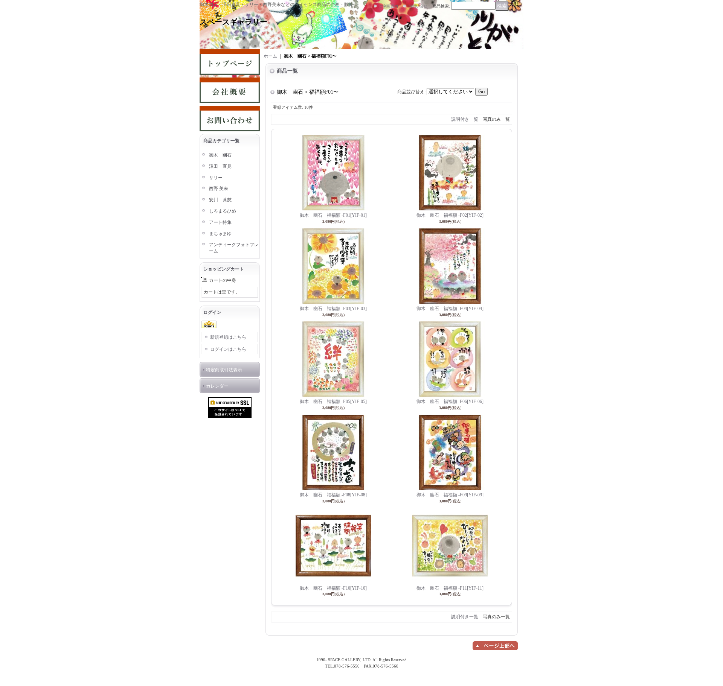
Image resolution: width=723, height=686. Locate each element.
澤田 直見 (220, 166)
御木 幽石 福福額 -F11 (450, 588)
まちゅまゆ (220, 233)
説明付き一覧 (464, 119)
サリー (216, 177)
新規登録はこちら (228, 337)
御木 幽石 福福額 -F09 (450, 494)
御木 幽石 (220, 155)
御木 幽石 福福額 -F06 (450, 401)
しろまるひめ (222, 211)
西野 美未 (218, 188)
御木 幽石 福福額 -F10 (333, 588)
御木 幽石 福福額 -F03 (333, 308)
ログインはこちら (228, 349)
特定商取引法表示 (224, 370)
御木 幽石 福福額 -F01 (333, 215)
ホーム (270, 56)
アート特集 (220, 222)
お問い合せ (418, 6)
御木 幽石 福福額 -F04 (450, 308)
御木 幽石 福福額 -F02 (450, 215)
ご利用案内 (388, 6)
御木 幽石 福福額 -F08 (333, 494)
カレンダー (217, 386)
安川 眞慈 (220, 199)
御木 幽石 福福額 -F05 (333, 401)
